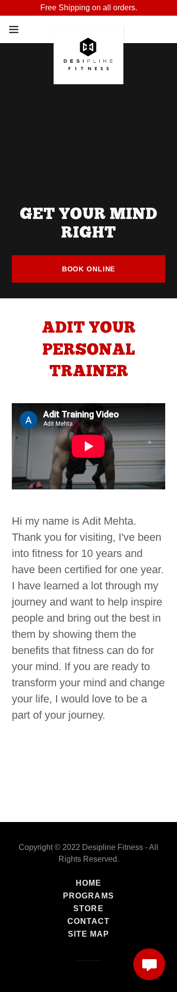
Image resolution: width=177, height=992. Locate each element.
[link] (89, 29)
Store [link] (88, 908)
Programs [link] (88, 896)
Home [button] (88, 883)
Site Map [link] (88, 934)
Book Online (89, 269)
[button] (17, 29)
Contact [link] (88, 921)
